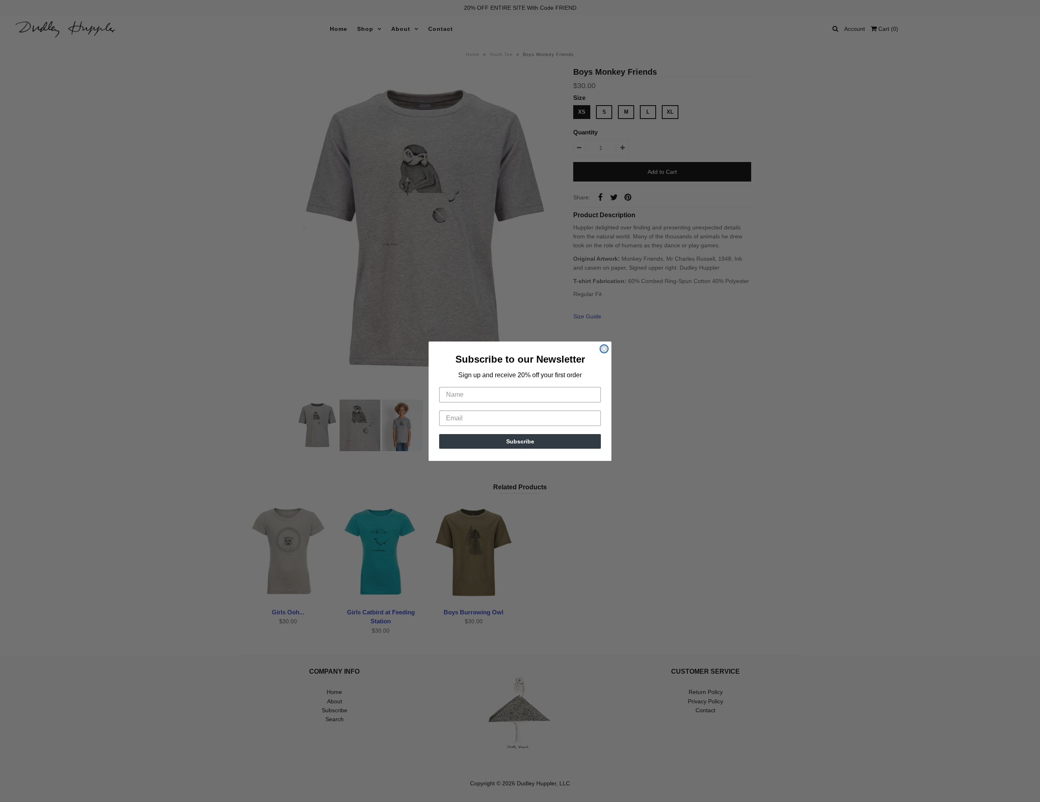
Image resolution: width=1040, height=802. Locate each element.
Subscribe (520, 441)
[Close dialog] (604, 349)
